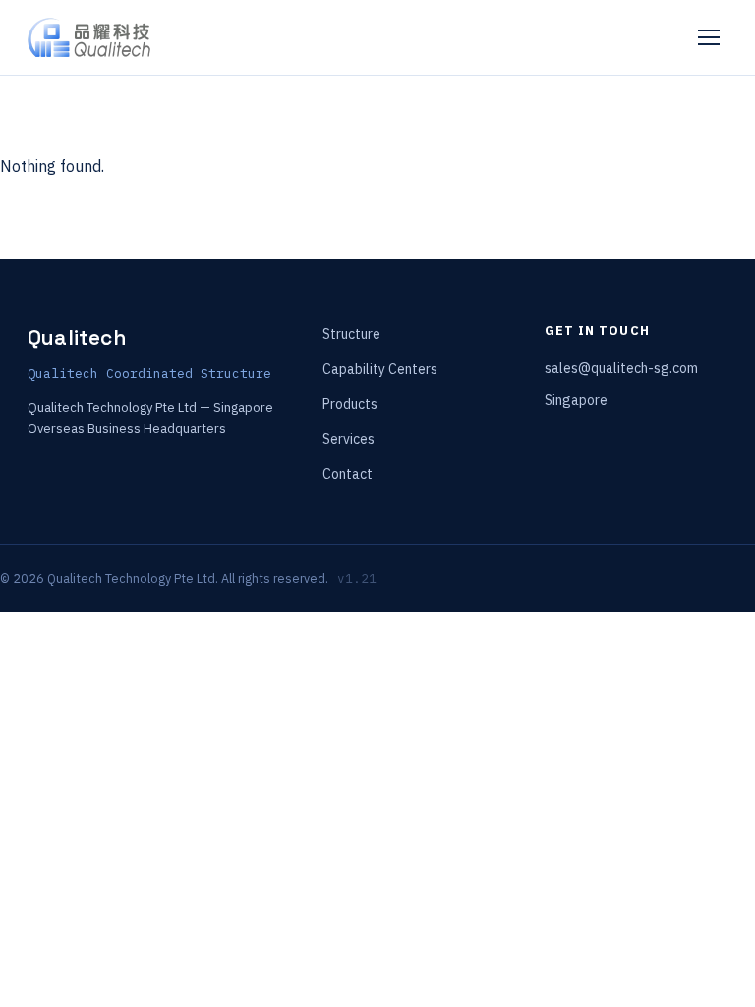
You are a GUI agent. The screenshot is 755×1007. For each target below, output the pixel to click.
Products (350, 404)
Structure (351, 334)
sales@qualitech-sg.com (621, 368)
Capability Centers (379, 369)
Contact (347, 474)
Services (348, 438)
